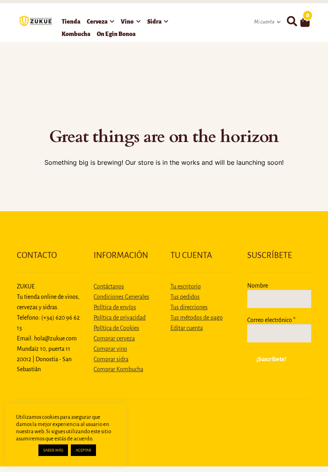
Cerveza (97, 21)
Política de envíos (115, 307)
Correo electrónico (271, 320)
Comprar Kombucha (118, 369)
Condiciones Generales (121, 297)
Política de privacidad (120, 317)
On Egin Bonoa (116, 34)
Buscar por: (291, 21)
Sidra (154, 21)
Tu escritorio (185, 286)
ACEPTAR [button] (83, 450)
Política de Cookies (116, 328)
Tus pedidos (185, 297)
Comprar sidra (111, 359)
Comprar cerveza (114, 338)
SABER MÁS (53, 450)
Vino (127, 21)
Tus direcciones (189, 307)
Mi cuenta (264, 22)
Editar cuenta (186, 328)
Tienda (71, 21)
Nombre (257, 285)
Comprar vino (110, 349)
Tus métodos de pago (196, 317)
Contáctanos (109, 286)
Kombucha (76, 34)
